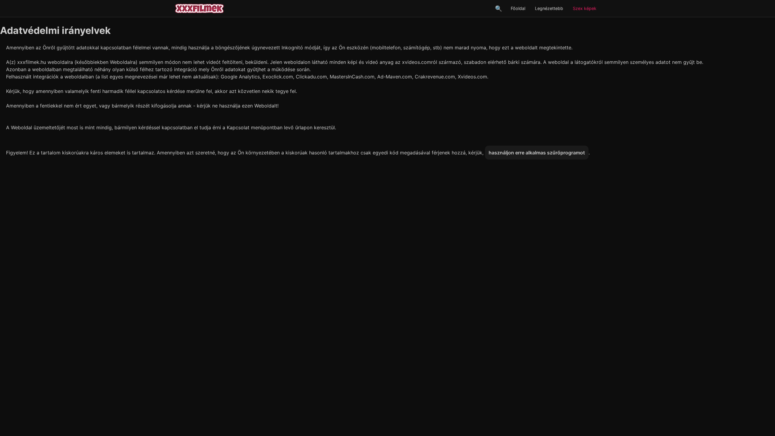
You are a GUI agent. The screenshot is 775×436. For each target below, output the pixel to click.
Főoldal (518, 8)
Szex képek (584, 8)
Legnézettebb (549, 8)
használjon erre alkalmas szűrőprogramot (537, 153)
